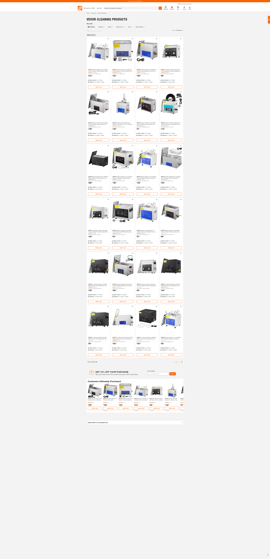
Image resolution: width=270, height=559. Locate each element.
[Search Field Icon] (160, 8)
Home (88, 13)
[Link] (99, 63)
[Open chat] (269, 19)
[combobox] (131, 8)
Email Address (151, 371)
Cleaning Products (102, 13)
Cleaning (93, 13)
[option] (181, 361)
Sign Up (173, 373)
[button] (177, 30)
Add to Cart (99, 87)
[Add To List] (108, 39)
